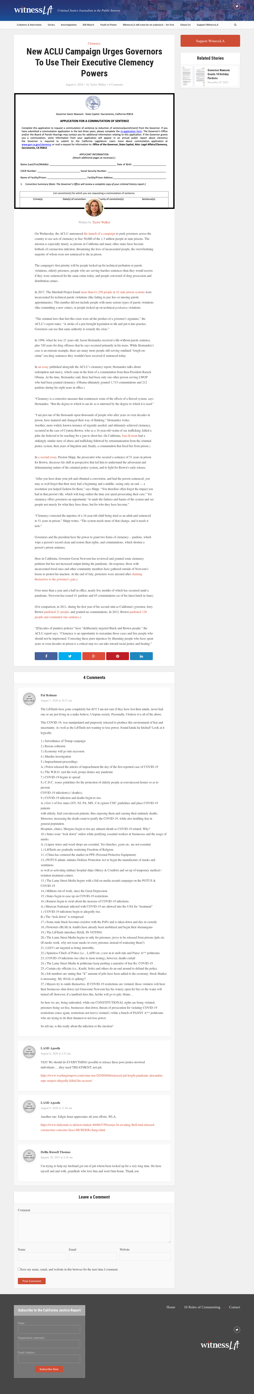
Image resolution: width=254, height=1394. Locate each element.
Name (21, 1249)
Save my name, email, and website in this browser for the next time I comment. (69, 1269)
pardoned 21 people (56, 612)
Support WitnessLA (207, 24)
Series (51, 24)
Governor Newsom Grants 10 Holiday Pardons (219, 74)
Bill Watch (88, 24)
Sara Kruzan (130, 435)
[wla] (34, 10)
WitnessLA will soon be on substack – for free (148, 24)
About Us (185, 24)
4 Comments (116, 84)
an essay (43, 367)
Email (72, 1249)
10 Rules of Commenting (202, 1307)
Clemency (94, 43)
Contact (234, 1307)
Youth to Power (108, 24)
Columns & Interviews (29, 24)
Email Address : (27, 1352)
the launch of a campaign (99, 233)
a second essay (47, 457)
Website (125, 1249)
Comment (24, 1210)
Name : (22, 1323)
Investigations (69, 24)
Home (170, 1307)
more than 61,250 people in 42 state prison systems (113, 292)
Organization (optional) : (32, 1338)
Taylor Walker (98, 84)
